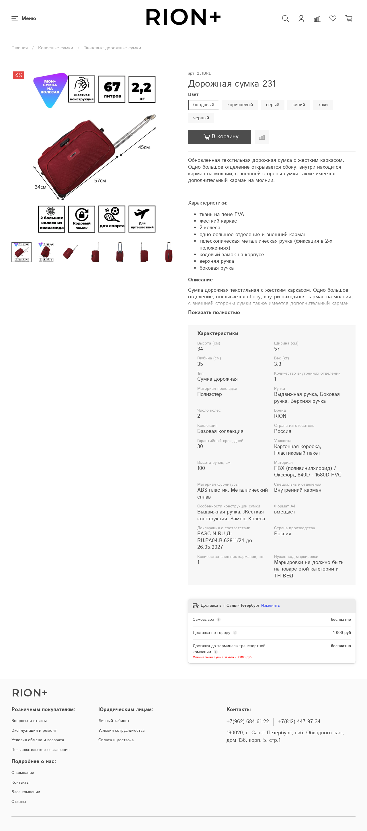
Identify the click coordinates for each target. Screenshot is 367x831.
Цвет (193, 94)
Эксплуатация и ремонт (34, 730)
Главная (19, 48)
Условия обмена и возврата (37, 740)
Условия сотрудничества (121, 730)
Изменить (270, 605)
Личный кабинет (114, 721)
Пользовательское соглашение (40, 750)
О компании (22, 773)
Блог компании (25, 792)
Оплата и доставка (116, 740)
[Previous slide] (21, 154)
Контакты (20, 782)
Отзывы (18, 802)
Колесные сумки (55, 48)
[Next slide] (170, 154)
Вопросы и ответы (29, 721)
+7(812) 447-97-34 (299, 721)
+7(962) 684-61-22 (248, 721)
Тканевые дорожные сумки (112, 48)
